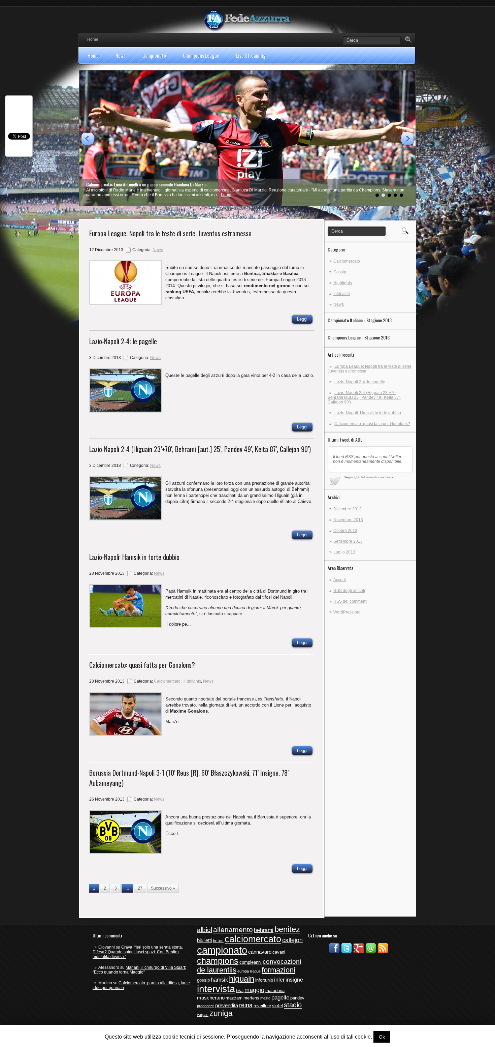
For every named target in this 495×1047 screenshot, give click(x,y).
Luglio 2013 (344, 552)
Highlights (342, 282)
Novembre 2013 (348, 519)
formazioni (278, 970)
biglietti (204, 940)
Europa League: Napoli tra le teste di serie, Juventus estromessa (170, 233)
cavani (278, 952)
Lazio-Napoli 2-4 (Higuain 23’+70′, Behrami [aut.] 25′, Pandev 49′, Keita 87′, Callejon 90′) (364, 397)
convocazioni (282, 961)
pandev (297, 997)
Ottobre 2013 (345, 530)
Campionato (154, 55)
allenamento (233, 929)
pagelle (280, 997)
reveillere (262, 1005)
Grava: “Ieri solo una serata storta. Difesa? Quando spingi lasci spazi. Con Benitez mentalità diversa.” (138, 952)
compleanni (250, 962)
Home (92, 39)
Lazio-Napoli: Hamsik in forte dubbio (367, 413)
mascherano (211, 997)
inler (279, 980)
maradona (275, 990)
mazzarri (234, 997)
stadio (293, 1005)
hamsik (219, 980)
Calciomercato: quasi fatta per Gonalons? (372, 423)
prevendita (226, 1005)
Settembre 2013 (348, 541)
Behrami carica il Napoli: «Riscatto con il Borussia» (131, 184)
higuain (241, 979)
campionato (222, 950)
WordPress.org (347, 612)
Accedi (339, 579)
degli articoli (349, 590)
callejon (292, 940)
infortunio (264, 980)
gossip (203, 980)
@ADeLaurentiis (366, 477)
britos (218, 940)
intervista (216, 989)
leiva (239, 991)
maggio (254, 990)
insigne (294, 980)
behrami (263, 930)
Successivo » (163, 888)
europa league (249, 971)
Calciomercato (346, 261)
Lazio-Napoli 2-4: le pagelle (359, 382)
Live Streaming (251, 55)
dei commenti (350, 601)
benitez (287, 929)
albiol (204, 929)
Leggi (224, 194)
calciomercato (253, 939)
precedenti (205, 1006)
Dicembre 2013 (347, 509)
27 (140, 888)
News (121, 55)
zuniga (221, 1013)
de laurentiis (216, 970)
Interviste (341, 293)
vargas (202, 1015)
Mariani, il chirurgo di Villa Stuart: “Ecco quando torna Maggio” (139, 970)
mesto (265, 998)
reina (246, 1005)
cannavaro (259, 952)
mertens (251, 997)
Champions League (201, 55)
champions (217, 960)
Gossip (339, 272)
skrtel (277, 1005)
